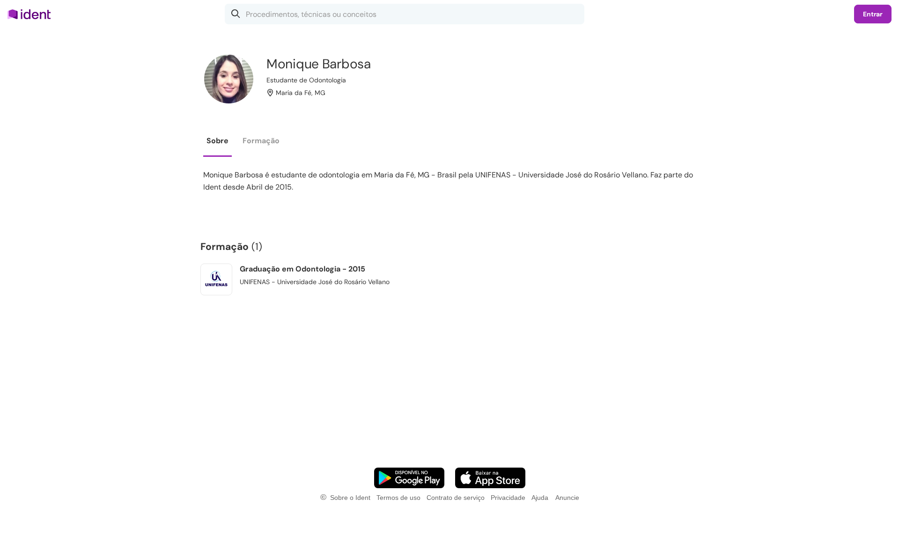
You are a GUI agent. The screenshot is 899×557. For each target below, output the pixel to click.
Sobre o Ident (350, 497)
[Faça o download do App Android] (409, 478)
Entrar (873, 14)
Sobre (217, 141)
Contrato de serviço (456, 497)
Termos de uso (398, 497)
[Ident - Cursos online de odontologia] (32, 14)
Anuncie (567, 497)
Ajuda (539, 497)
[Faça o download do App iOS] (490, 478)
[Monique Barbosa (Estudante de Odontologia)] (228, 78)
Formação (261, 141)
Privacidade (508, 497)
